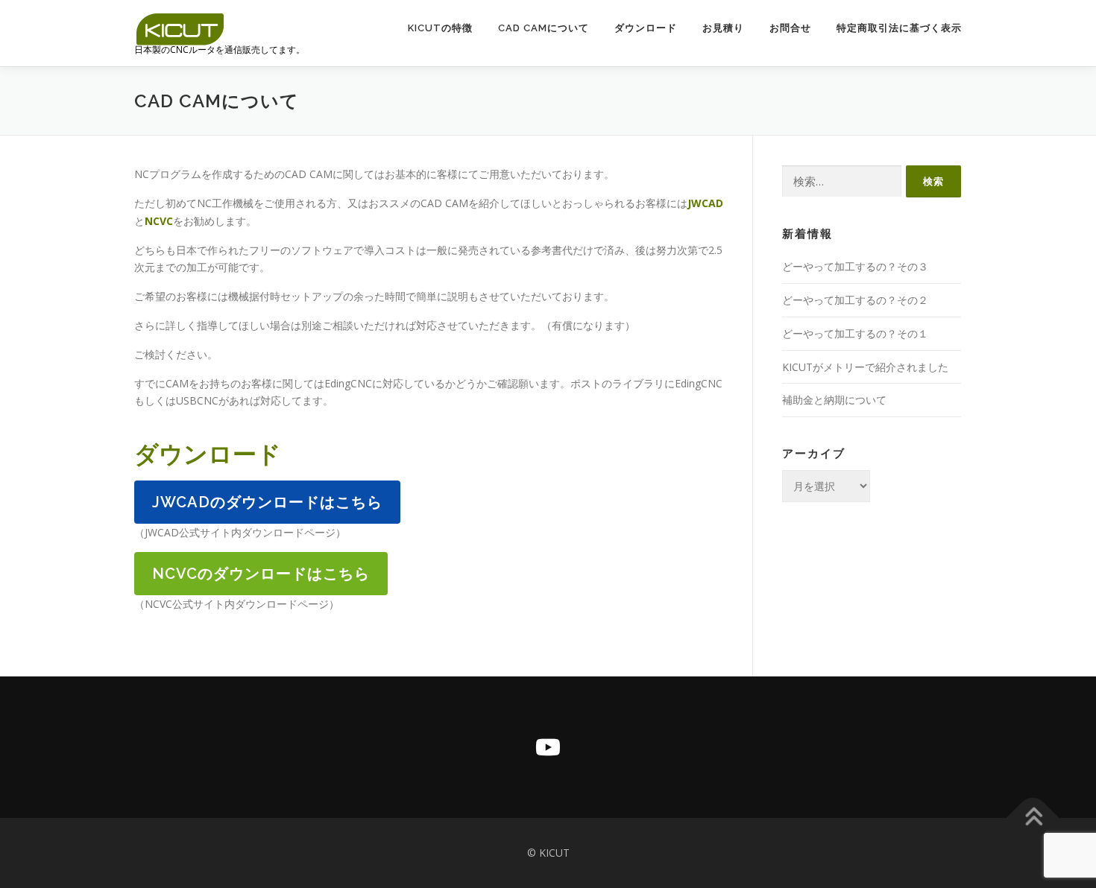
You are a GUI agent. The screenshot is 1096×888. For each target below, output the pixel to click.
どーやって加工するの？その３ (855, 266)
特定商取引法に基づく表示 (899, 28)
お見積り (723, 28)
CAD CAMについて (543, 28)
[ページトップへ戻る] (1033, 818)
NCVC (159, 221)
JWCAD (705, 203)
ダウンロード (645, 28)
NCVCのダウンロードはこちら (261, 574)
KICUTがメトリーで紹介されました (865, 367)
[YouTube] (548, 747)
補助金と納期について (834, 400)
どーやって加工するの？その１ (855, 333)
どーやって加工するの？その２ (855, 300)
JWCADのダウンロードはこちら (267, 502)
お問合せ (790, 28)
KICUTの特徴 (440, 28)
